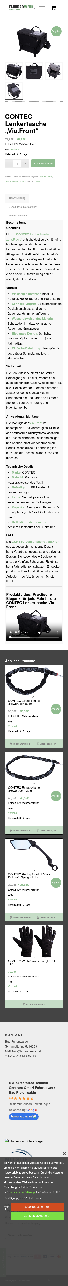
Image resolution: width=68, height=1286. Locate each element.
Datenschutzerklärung (21, 1192)
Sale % (23, 181)
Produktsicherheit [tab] (18, 215)
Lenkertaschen (12, 181)
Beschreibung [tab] (17, 198)
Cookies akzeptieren (37, 1215)
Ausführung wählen (35, 1004)
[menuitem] (31, 7)
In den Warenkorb (43, 163)
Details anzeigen (47, 743)
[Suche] (31, 7)
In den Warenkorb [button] (21, 743)
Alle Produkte (46, 176)
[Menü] (40, 7)
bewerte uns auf (21, 1116)
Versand (15, 149)
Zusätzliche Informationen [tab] (23, 207)
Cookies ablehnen (37, 1206)
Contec (37, 181)
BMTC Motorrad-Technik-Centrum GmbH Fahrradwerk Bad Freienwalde (32, 1087)
